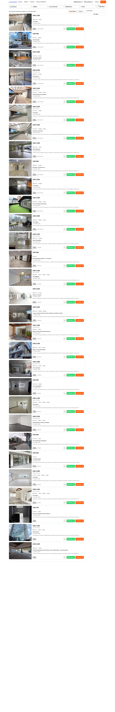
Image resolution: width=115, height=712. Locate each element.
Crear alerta (72, 11)
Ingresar (103, 1)
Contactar (78, 28)
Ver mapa (95, 14)
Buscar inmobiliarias (41, 1)
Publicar (97, 1)
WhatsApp (70, 28)
